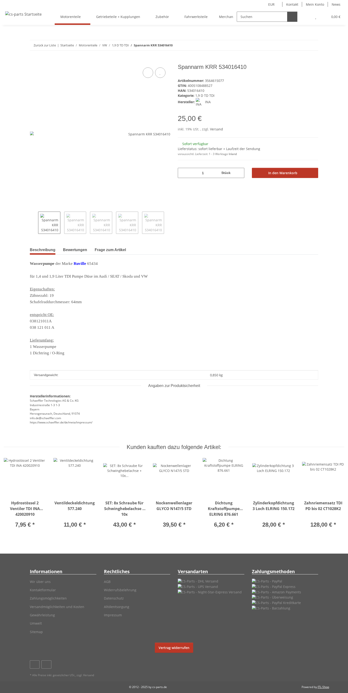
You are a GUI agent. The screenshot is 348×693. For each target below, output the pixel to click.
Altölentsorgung (116, 606)
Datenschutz (114, 598)
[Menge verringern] (183, 173)
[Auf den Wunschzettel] (160, 72)
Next (168, 223)
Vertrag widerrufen (174, 647)
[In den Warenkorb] (33, 61)
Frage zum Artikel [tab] (110, 250)
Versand (216, 129)
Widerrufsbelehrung (120, 590)
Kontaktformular (43, 590)
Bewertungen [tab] (75, 250)
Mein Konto (315, 4)
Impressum (113, 615)
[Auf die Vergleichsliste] (148, 72)
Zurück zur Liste (45, 45)
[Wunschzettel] (315, 17)
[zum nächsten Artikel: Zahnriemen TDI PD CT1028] (313, 45)
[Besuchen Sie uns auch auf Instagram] (46, 664)
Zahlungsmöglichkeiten (48, 598)
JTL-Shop (323, 687)
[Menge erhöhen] (239, 173)
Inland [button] (233, 154)
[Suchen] (292, 17)
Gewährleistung (42, 615)
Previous (34, 223)
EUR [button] (271, 4)
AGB (107, 581)
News (336, 4)
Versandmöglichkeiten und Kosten (57, 606)
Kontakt (292, 4)
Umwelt (36, 623)
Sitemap (36, 632)
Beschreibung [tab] (42, 250)
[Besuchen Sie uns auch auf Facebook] (35, 664)
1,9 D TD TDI (204, 95)
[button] (306, 17)
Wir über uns (40, 581)
